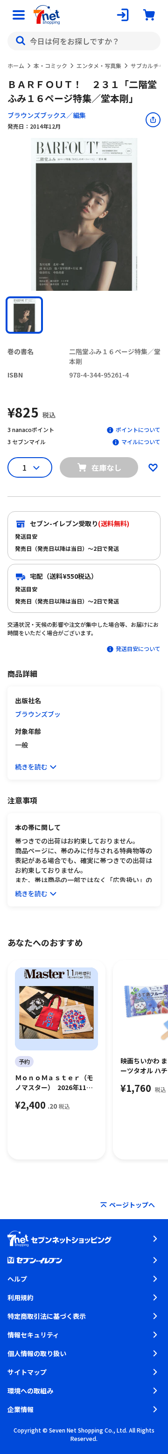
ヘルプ (17, 1278)
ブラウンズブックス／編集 (46, 115)
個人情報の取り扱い (36, 1353)
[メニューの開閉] (18, 15)
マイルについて (141, 442)
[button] (24, 315)
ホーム (15, 65)
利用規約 (20, 1297)
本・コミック (50, 65)
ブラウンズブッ (38, 714)
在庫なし (106, 467)
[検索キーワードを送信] (20, 41)
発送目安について (138, 648)
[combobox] (84, 41)
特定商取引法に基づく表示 (46, 1316)
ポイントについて (138, 429)
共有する (153, 119)
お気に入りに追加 (153, 467)
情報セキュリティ (33, 1334)
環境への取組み (30, 1390)
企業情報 (20, 1409)
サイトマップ (27, 1372)
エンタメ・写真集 (99, 65)
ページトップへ (132, 1204)
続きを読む (31, 766)
